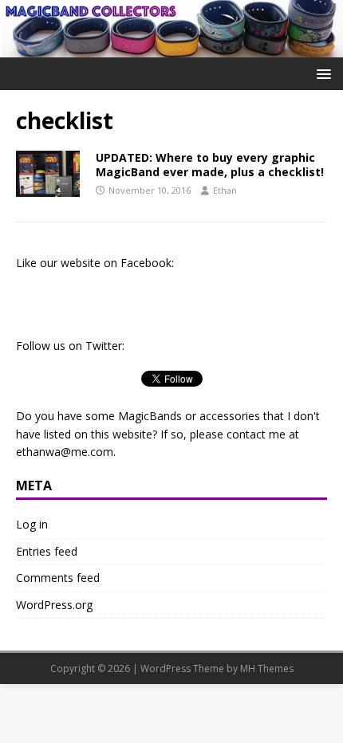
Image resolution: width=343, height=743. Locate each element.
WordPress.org (54, 604)
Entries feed (46, 551)
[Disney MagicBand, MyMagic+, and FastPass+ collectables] (171, 47)
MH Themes (267, 668)
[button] (321, 73)
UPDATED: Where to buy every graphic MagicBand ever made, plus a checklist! (210, 164)
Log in (32, 524)
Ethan (225, 190)
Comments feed (58, 577)
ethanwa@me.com (64, 451)
